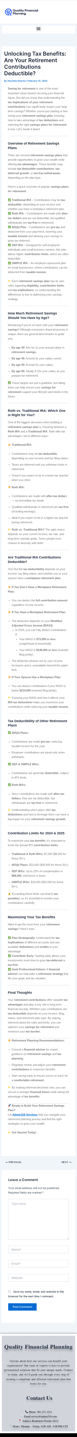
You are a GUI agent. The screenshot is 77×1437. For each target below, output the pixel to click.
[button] (39, 28)
